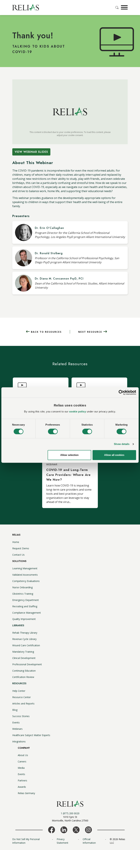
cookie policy (77, 411)
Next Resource (90, 331)
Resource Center (21, 697)
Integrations (19, 741)
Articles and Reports (23, 703)
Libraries (18, 625)
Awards (22, 786)
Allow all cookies (114, 454)
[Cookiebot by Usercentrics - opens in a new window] (121, 392)
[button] (124, 7)
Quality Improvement (24, 619)
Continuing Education (24, 670)
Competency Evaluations (26, 581)
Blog (14, 709)
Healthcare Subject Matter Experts (31, 735)
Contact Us (18, 554)
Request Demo (20, 548)
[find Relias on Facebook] (51, 830)
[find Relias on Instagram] (88, 830)
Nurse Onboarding (22, 587)
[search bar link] (117, 7)
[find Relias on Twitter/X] (76, 830)
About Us (23, 755)
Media (21, 767)
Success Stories (21, 716)
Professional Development (27, 664)
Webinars (17, 728)
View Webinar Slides (31, 152)
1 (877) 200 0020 (70, 813)
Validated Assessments (25, 574)
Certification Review (23, 677)
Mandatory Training (23, 651)
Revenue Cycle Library (24, 639)
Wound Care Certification (26, 645)
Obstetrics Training (22, 593)
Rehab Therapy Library (24, 632)
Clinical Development (24, 658)
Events (16, 722)
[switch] (53, 431)
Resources (19, 683)
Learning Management (24, 568)
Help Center (18, 690)
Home (15, 542)
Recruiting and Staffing (24, 606)
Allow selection (69, 454)
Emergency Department (25, 600)
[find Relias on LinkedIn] (63, 830)
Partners (22, 780)
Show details (121, 444)
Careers (22, 761)
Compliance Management (26, 612)
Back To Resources (46, 331)
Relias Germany (26, 793)
